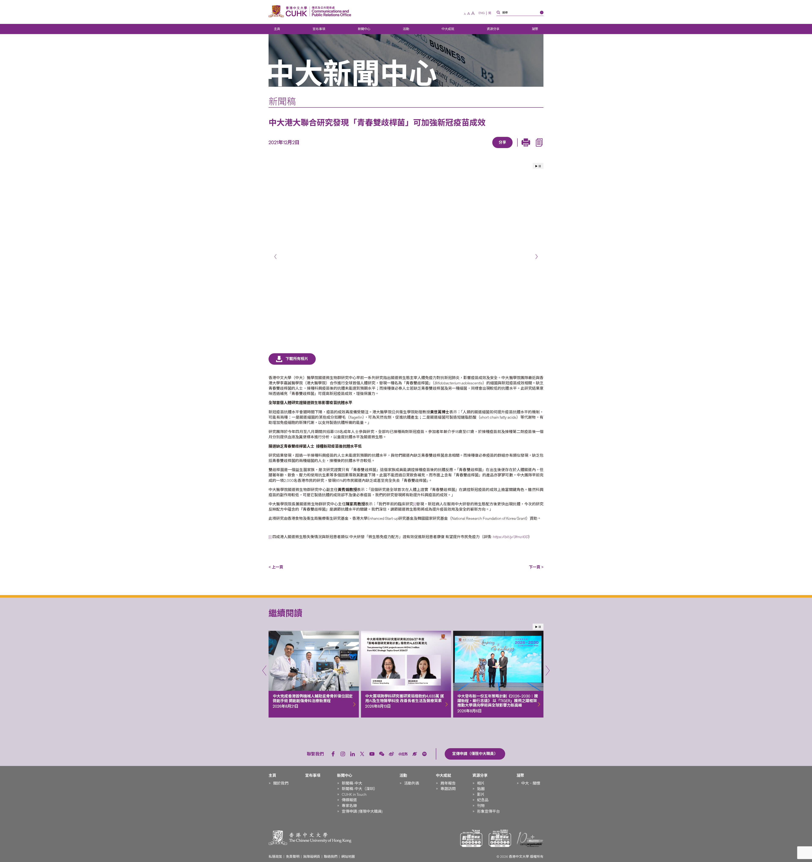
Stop (540, 166)
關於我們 (280, 783)
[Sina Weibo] (507, 148)
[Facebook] (468, 148)
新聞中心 (364, 29)
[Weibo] (391, 753)
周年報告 (448, 783)
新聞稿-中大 (352, 783)
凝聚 (535, 29)
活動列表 (411, 783)
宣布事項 (319, 29)
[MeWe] (526, 148)
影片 (481, 794)
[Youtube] (371, 753)
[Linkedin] (478, 148)
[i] (414, 504)
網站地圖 (348, 857)
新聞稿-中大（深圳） (359, 788)
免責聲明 (292, 857)
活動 (406, 29)
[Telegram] (497, 148)
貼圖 (481, 788)
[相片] (406, 247)
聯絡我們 (330, 857)
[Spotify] (424, 753)
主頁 (277, 29)
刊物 (481, 805)
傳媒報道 (349, 800)
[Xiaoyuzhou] (414, 753)
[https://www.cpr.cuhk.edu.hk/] (330, 11)
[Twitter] (487, 148)
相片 (481, 783)
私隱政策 (275, 857)
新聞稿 (282, 101)
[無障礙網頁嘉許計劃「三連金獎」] (471, 838)
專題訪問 (448, 788)
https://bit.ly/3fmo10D (510, 537)
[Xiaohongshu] (403, 754)
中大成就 (448, 29)
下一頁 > (536, 567)
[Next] (536, 256)
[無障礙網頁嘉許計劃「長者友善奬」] (500, 838)
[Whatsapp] (517, 148)
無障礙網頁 (311, 857)
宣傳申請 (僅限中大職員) (362, 811)
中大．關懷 (530, 783)
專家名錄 (349, 805)
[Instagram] (342, 753)
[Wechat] (381, 753)
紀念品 (482, 800)
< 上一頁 (276, 567)
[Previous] (275, 256)
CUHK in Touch (354, 794)
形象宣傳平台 (488, 811)
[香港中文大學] (289, 11)
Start (536, 166)
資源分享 (493, 29)
